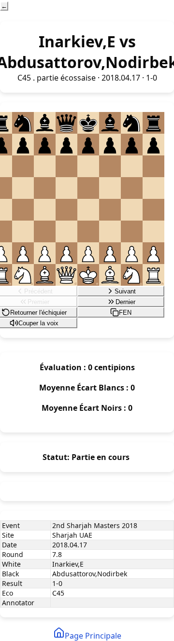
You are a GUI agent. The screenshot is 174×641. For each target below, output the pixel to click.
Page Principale (93, 635)
